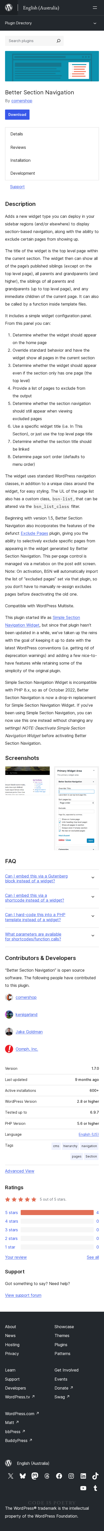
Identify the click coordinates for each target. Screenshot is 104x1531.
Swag (62, 1396)
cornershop (21, 100)
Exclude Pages (34, 533)
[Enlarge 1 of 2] (43, 773)
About (10, 1326)
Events (61, 1379)
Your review (16, 1257)
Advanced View (19, 1170)
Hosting (12, 1344)
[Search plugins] (59, 41)
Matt (12, 1422)
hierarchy (70, 1146)
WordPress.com (22, 1413)
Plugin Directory (18, 23)
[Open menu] (96, 7)
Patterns (62, 1353)
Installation (20, 160)
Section (91, 1156)
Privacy (12, 1353)
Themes (62, 1335)
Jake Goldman (29, 1031)
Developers (15, 1388)
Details (16, 133)
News (10, 1335)
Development (22, 173)
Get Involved (67, 1370)
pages (77, 1156)
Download (17, 114)
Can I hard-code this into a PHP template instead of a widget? (35, 917)
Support (17, 186)
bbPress (15, 1431)
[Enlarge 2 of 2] (92, 773)
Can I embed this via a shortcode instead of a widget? (34, 898)
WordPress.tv (20, 1396)
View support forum (23, 1295)
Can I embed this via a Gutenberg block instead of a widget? (36, 878)
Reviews (18, 147)
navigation (89, 1146)
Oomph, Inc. (27, 1049)
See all (93, 1257)
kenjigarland (27, 1014)
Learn (10, 1370)
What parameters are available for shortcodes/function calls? (33, 936)
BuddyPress (19, 1440)
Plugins (61, 1344)
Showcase (64, 1326)
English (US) (89, 1134)
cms (56, 1146)
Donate (64, 1388)
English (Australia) (33, 1463)
